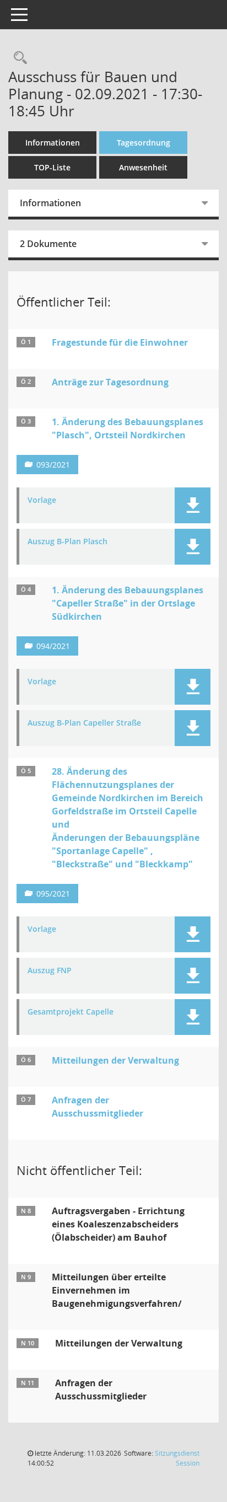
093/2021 (53, 464)
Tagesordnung (143, 142)
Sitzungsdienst (177, 1458)
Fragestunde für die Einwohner (120, 342)
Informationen (52, 142)
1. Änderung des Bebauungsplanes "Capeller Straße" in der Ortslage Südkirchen (127, 603)
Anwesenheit (143, 167)
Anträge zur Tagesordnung (110, 382)
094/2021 (53, 646)
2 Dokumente (48, 244)
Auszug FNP (50, 970)
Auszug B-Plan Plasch (67, 541)
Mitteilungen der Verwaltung (115, 1060)
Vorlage (42, 500)
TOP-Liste (52, 167)
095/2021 (53, 893)
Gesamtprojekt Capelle (71, 1012)
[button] (192, 505)
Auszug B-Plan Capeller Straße (84, 723)
